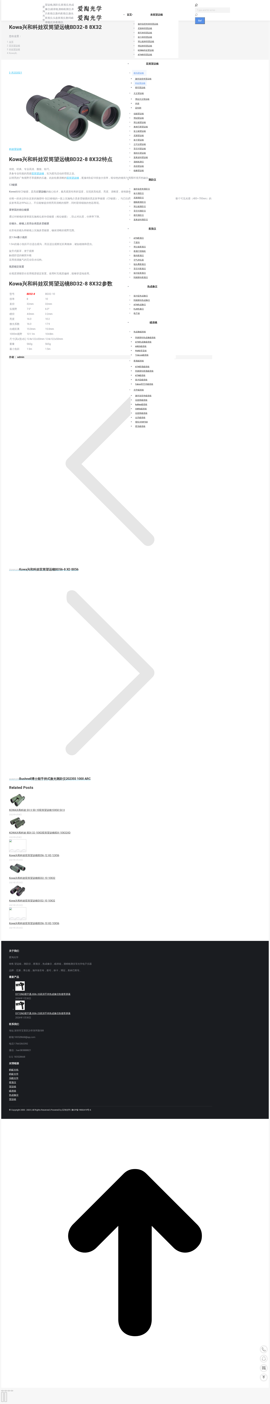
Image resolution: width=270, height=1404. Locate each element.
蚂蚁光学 (13, 1074)
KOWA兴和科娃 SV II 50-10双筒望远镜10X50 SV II (37, 810)
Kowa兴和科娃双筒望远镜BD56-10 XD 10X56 (34, 923)
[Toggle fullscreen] (9, 1390)
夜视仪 (12, 1082)
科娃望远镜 (15, 149)
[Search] (196, 14)
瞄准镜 (12, 1090)
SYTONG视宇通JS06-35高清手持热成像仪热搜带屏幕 (42, 994)
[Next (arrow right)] (5, 1397)
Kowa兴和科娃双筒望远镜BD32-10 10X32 (32, 878)
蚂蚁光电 (13, 1069)
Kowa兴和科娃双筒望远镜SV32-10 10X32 (32, 900)
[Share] (5, 1390)
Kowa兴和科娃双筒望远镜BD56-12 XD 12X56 (34, 855)
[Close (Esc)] (2, 1390)
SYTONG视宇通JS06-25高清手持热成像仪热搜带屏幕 (42, 1013)
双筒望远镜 (38, 173)
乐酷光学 (13, 1078)
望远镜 (12, 1086)
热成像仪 (13, 1095)
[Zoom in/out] (12, 1390)
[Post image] (17, 805)
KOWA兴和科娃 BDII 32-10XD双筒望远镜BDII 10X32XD (39, 832)
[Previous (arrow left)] (2, 1397)
